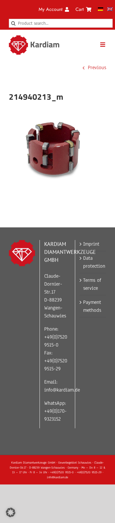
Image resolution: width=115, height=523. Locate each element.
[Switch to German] (100, 9)
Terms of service (92, 284)
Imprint (91, 244)
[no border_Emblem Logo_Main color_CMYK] (18, 37)
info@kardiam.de (62, 390)
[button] (10, 512)
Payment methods (92, 306)
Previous (97, 67)
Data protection (93, 262)
